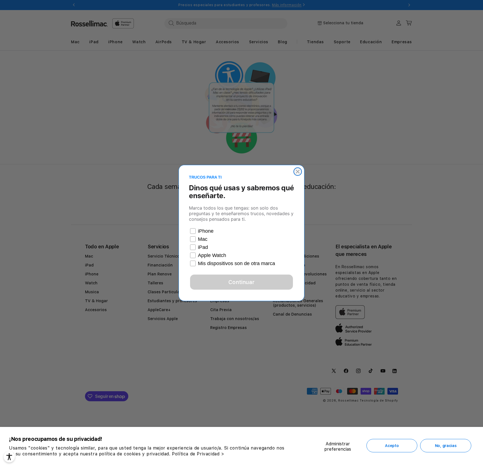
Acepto (392, 445)
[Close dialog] (298, 172)
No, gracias (446, 445)
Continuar (241, 282)
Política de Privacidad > (198, 454)
